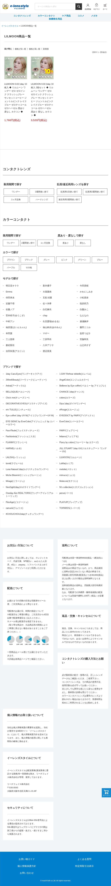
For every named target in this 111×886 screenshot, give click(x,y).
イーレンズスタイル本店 (19, 6)
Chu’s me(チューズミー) (17, 397)
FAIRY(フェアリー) (68, 430)
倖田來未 (10, 297)
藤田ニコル (85, 327)
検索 (78, 6)
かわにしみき (86, 291)
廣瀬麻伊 (84, 321)
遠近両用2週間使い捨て (69, 199)
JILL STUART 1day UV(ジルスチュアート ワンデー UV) (83, 450)
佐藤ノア (10, 309)
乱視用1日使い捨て (69, 192)
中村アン (10, 321)
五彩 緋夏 (47, 297)
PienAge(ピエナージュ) (17, 502)
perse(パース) (66, 493)
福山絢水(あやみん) (52, 327)
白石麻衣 (47, 309)
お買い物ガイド (27, 859)
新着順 (46, 49)
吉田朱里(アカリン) (15, 351)
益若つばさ (85, 333)
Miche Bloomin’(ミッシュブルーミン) (23, 475)
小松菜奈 (84, 297)
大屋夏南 (47, 291)
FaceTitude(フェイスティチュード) (22, 430)
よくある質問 (84, 859)
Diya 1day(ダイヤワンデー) (72, 403)
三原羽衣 (47, 339)
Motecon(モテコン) (68, 481)
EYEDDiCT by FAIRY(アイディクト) (76, 415)
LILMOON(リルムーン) (70, 457)
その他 (29, 267)
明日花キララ (12, 285)
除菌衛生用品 (55, 19)
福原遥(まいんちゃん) (16, 327)
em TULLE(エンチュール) (18, 409)
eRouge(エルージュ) (69, 409)
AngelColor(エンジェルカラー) (74, 379)
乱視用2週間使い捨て (95, 192)
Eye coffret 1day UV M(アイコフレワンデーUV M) (30, 415)
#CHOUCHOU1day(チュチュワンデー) (24, 514)
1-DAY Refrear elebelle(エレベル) (75, 374)
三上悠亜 (10, 339)
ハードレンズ (42, 199)
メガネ (94, 15)
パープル (11, 267)
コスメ (81, 15)
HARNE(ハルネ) (13, 448)
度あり (66, 243)
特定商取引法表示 (84, 866)
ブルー (100, 260)
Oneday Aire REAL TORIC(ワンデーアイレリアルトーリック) (29, 494)
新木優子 (47, 285)
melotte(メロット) (67, 469)
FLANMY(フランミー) (16, 442)
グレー (47, 260)
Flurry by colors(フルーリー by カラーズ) (79, 442)
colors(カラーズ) (67, 397)
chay (45, 315)
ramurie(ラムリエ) (14, 508)
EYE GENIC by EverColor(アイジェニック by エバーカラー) (30, 423)
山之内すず (85, 345)
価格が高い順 (34, 49)
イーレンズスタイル (9, 26)
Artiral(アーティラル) (16, 385)
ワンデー (16, 192)
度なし (83, 243)
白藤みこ (84, 309)
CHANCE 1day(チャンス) (71, 391)
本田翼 (9, 333)
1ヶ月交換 (16, 199)
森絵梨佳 (10, 345)
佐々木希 (47, 303)
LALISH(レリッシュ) (15, 457)
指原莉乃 (84, 303)
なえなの (84, 315)
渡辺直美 (47, 351)
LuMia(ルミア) (66, 463)
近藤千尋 (10, 303)
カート (105, 9)
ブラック (29, 260)
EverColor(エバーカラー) (71, 421)
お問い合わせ (27, 873)
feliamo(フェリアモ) (68, 436)
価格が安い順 (20, 49)
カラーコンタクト (46, 15)
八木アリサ (48, 345)
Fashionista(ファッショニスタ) (20, 436)
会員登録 (88, 9)
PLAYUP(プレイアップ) (70, 502)
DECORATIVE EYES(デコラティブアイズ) (26, 403)
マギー (46, 333)
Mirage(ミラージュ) (15, 481)
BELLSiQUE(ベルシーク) (18, 391)
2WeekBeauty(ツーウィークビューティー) (26, 379)
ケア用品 (66, 15)
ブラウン (11, 260)
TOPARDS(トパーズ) (69, 508)
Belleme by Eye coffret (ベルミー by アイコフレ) (82, 385)
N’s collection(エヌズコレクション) (76, 487)
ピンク (64, 260)
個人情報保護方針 (26, 866)
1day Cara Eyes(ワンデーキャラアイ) (24, 374)
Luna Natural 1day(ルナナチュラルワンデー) (27, 469)
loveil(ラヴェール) (14, 463)
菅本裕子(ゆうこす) (15, 315)
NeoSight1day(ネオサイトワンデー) (23, 487)
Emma (9, 291)
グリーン (82, 260)
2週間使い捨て (41, 192)
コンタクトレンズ (22, 15)
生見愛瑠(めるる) (51, 321)
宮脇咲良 (84, 339)
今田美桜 (84, 285)
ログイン (96, 9)
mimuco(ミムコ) (67, 475)
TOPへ (100, 875)
